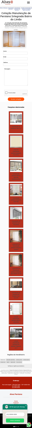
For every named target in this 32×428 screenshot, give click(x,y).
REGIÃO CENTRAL (11, 359)
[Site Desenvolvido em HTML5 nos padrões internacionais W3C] (16, 426)
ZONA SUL (3, 362)
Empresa (16, 402)
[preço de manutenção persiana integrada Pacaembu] (16, 141)
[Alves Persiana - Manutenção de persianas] (10, 3)
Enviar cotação (16, 99)
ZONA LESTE (19, 359)
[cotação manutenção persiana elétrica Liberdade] (16, 308)
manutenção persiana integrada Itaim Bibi (16, 199)
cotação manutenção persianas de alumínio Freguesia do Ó (16, 344)
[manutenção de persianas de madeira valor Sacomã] (16, 284)
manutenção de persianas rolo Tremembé (16, 222)
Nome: (5, 51)
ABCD (8, 362)
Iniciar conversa (15, 420)
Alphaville (13, 362)
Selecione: (3, 359)
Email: (5, 57)
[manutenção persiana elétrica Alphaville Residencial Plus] (16, 165)
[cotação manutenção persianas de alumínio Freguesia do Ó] (16, 333)
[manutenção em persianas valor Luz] (16, 118)
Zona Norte (19, 362)
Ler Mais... (16, 29)
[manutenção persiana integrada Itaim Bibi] (16, 190)
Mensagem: (7, 69)
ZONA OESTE (26, 359)
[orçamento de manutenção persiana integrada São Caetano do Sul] (16, 260)
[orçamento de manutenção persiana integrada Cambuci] (16, 236)
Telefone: (5, 62)
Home (16, 401)
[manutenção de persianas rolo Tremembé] (16, 213)
